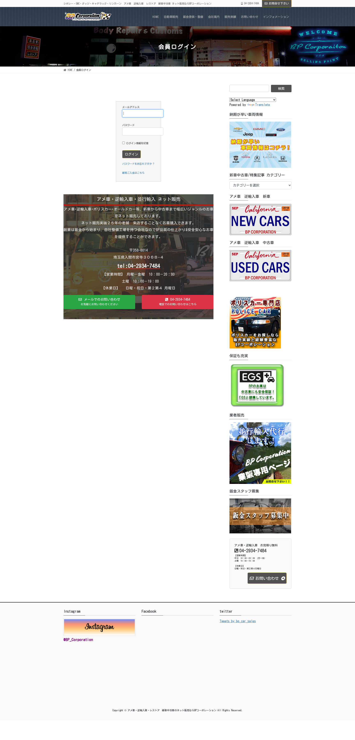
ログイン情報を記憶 (136, 143)
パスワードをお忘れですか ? (138, 163)
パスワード (128, 125)
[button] (99, 302)
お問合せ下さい (279, 3)
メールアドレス (130, 107)
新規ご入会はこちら (133, 172)
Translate (262, 104)
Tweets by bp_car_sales (238, 621)
